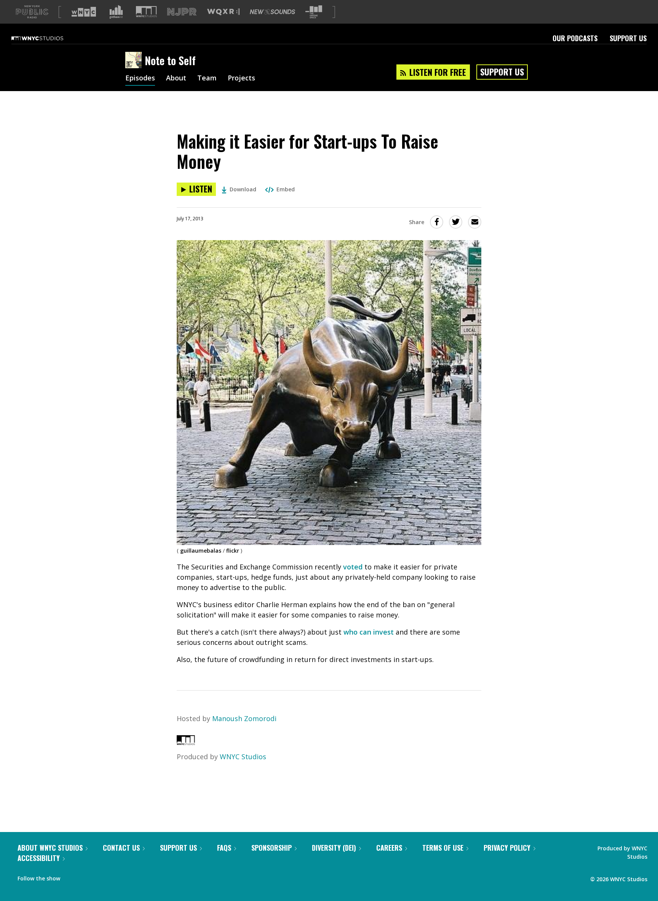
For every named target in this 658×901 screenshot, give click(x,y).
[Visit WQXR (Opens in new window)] (223, 12)
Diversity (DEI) (334, 848)
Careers (389, 848)
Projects (241, 78)
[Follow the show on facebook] (71, 876)
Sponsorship (271, 848)
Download (243, 189)
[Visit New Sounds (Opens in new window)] (272, 11)
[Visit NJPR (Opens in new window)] (181, 12)
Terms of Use (442, 848)
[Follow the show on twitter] (86, 876)
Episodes (140, 78)
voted (353, 566)
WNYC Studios (243, 756)
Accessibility (39, 858)
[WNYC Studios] (186, 742)
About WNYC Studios (50, 848)
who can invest (368, 631)
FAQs (224, 848)
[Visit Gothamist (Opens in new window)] (116, 12)
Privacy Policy (507, 848)
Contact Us (121, 848)
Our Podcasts (575, 38)
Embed (285, 189)
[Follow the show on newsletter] (100, 876)
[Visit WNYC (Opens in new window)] (84, 12)
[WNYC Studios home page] (46, 38)
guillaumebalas (200, 550)
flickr (232, 550)
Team (207, 78)
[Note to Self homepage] (135, 60)
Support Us (628, 38)
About (176, 78)
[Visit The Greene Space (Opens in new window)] (313, 12)
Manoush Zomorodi (244, 718)
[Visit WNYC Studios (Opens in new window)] (146, 11)
